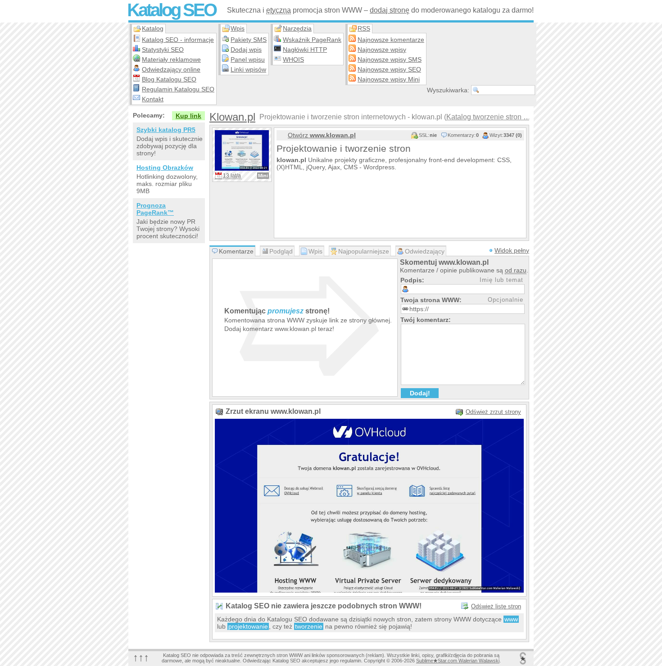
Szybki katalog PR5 (165, 129)
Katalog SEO (171, 10)
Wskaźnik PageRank (312, 39)
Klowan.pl (232, 117)
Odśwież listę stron (496, 606)
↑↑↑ (141, 657)
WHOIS (293, 59)
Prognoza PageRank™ (155, 209)
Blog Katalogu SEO (169, 79)
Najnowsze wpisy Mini (389, 79)
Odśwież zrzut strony (493, 411)
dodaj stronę (389, 10)
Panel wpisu (248, 59)
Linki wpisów (248, 69)
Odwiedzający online (171, 69)
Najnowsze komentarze (391, 39)
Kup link (188, 115)
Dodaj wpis (246, 49)
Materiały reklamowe (171, 59)
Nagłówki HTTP (305, 49)
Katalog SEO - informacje (178, 39)
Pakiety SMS (249, 39)
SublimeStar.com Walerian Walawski (457, 660)
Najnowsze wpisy (382, 49)
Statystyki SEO (163, 49)
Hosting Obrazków (164, 167)
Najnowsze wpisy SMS (390, 59)
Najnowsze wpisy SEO (389, 69)
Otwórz (322, 135)
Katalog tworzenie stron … (488, 117)
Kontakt (152, 99)
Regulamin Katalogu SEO (178, 89)
